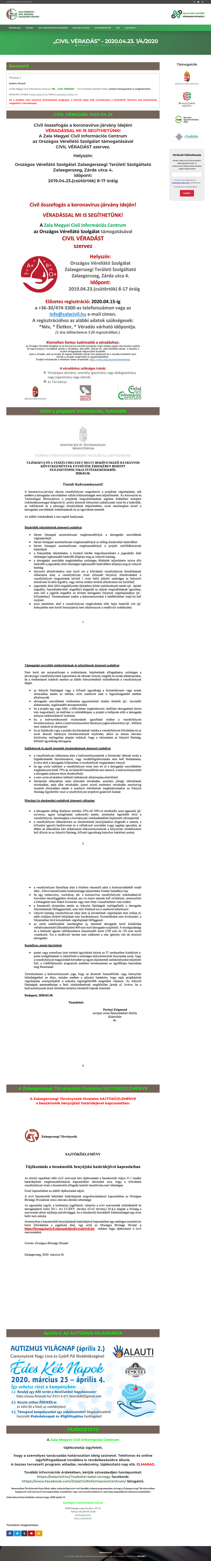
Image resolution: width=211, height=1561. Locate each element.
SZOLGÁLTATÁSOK (81, 28)
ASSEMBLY (141, 1556)
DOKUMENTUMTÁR (102, 28)
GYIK (118, 28)
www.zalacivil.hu (39, 94)
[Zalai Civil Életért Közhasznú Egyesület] (22, 14)
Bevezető (19, 66)
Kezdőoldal (15, 28)
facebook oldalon (65, 94)
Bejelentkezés (105, 1552)
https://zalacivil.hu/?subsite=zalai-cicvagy (74, 1477)
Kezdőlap (83, 45)
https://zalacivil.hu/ (83, 1518)
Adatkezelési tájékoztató (181, 183)
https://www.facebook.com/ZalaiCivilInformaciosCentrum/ (74, 1481)
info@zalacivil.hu (83, 1515)
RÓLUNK (29, 28)
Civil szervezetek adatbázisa (53, 28)
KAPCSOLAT (130, 28)
